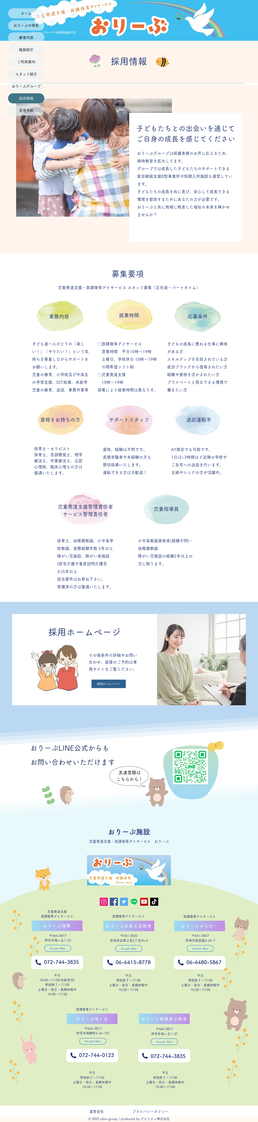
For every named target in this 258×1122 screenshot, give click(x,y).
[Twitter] (124, 902)
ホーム (26, 13)
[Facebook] (114, 902)
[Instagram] (104, 902)
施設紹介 (26, 49)
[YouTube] (144, 902)
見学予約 (26, 110)
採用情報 (26, 98)
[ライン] (134, 902)
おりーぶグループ (26, 86)
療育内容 (26, 37)
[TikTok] (154, 902)
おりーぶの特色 (26, 25)
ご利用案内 (26, 62)
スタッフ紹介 (26, 74)
